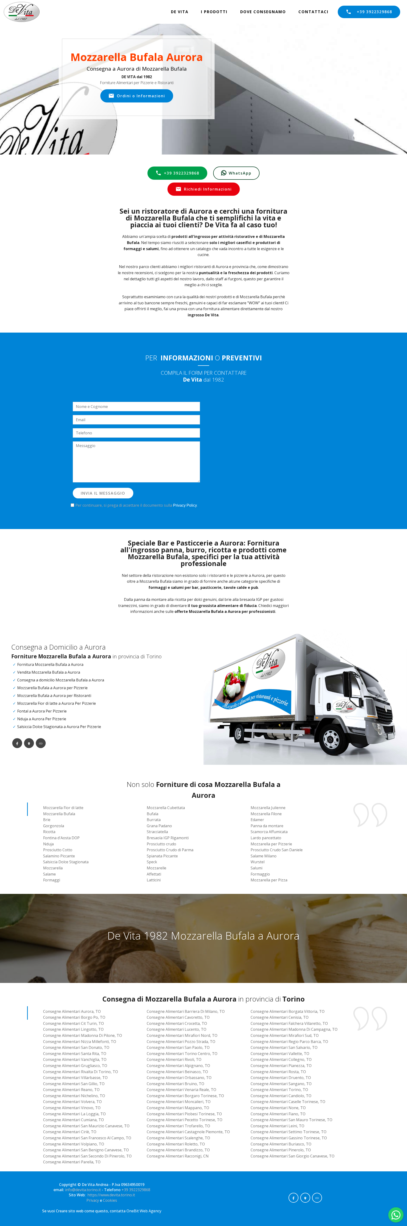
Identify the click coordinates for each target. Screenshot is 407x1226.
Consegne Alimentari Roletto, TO (176, 1144)
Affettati (154, 874)
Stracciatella (157, 831)
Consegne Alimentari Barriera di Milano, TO (186, 1011)
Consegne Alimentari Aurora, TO (72, 1011)
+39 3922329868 (374, 11)
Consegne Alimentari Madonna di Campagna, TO (294, 1029)
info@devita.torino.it (83, 1189)
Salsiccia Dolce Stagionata (66, 861)
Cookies (110, 1200)
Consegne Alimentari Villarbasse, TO (75, 1077)
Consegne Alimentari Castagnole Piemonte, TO (188, 1131)
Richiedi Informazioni (208, 189)
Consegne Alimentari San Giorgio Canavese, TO (292, 1156)
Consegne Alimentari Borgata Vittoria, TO (288, 1011)
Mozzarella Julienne (268, 807)
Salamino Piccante (59, 856)
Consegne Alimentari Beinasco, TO (177, 1071)
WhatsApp (240, 173)
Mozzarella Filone (266, 813)
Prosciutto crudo (161, 844)
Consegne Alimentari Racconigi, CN (178, 1156)
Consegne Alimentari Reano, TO (71, 1089)
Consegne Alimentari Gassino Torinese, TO (289, 1137)
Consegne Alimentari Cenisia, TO (280, 1017)
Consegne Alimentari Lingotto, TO (73, 1029)
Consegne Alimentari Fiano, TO (278, 1113)
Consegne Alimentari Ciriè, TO (69, 1131)
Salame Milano (264, 856)
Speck (152, 861)
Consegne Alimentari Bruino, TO (175, 1083)
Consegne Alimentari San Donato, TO (76, 1047)
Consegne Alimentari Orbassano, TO (179, 1077)
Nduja (48, 844)
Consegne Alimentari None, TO (278, 1107)
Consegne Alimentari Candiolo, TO (281, 1095)
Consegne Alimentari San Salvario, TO (284, 1047)
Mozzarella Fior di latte (63, 807)
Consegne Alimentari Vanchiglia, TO (74, 1059)
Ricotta (49, 831)
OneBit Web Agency (143, 1211)
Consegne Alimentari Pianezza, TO (281, 1065)
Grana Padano (159, 825)
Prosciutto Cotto (57, 849)
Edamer (257, 819)
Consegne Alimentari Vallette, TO (280, 1053)
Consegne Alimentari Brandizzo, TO (178, 1150)
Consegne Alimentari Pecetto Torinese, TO (184, 1119)
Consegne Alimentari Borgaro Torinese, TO (185, 1095)
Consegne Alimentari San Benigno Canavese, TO (86, 1150)
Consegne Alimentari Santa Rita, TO (74, 1053)
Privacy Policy (185, 505)
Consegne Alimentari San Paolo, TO (178, 1047)
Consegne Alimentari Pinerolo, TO (281, 1150)
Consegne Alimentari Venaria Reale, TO (181, 1089)
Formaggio (260, 874)
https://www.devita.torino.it (111, 1194)
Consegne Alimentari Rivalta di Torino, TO (80, 1071)
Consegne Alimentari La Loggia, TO (74, 1113)
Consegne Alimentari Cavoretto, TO (178, 1017)
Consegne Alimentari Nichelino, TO (74, 1095)
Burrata (154, 819)
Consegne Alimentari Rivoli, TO (174, 1059)
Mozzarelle (156, 868)
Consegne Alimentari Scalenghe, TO (178, 1137)
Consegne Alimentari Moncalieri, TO (179, 1101)
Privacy (93, 1200)
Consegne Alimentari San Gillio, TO (74, 1083)
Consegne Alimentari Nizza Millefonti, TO (79, 1041)
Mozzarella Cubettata (166, 807)
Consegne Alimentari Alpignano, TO (178, 1065)
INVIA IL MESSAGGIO (103, 493)
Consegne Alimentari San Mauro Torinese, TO (291, 1119)
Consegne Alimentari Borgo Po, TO (74, 1017)
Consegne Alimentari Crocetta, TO (177, 1023)
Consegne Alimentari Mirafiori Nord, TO (182, 1035)
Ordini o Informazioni (141, 95)
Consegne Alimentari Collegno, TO (281, 1059)
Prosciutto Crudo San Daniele (277, 849)
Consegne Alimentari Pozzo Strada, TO (181, 1041)
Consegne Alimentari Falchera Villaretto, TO (289, 1023)
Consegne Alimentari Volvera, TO (72, 1101)
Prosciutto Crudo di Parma (170, 849)
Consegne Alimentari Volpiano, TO (73, 1144)
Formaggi (51, 880)
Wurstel (258, 861)
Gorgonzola (53, 825)
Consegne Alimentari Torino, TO (279, 1089)
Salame (49, 874)
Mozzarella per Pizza (269, 880)
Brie (46, 819)
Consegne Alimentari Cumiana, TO (73, 1119)
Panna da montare (267, 825)
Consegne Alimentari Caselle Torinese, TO (288, 1101)
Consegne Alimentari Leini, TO (277, 1125)
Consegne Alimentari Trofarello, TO (178, 1125)
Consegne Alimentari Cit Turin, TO (73, 1023)
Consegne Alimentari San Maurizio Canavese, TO (86, 1125)
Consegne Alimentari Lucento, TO (176, 1029)
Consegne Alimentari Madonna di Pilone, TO (82, 1035)
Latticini (154, 880)
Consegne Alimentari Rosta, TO (278, 1071)
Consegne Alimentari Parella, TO (72, 1162)
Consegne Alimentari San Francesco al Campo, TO (87, 1137)
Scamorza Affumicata (269, 831)
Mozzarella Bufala (59, 813)
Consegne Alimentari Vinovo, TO (72, 1107)
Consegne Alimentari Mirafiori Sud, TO (285, 1035)
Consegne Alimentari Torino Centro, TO (182, 1053)
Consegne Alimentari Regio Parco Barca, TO (289, 1041)
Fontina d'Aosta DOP (61, 837)
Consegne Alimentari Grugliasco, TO (75, 1065)
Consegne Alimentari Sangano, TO (281, 1083)
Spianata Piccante (162, 856)
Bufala (152, 813)
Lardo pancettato (266, 837)
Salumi (256, 868)
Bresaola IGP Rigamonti (168, 837)
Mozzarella (53, 868)
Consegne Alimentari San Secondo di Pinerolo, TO (87, 1156)
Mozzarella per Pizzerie (271, 844)
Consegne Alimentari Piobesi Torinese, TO (184, 1113)
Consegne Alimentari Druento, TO (281, 1077)
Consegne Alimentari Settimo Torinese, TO (288, 1131)
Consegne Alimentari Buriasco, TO (281, 1144)
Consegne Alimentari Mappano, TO (178, 1107)
